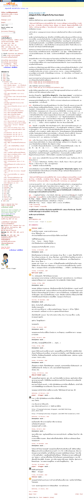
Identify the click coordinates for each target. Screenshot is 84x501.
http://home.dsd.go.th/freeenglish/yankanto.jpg (46, 87)
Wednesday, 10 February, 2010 (40, 393)
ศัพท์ (8, 45)
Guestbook (11, 53)
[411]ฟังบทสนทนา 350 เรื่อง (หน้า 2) (13, 134)
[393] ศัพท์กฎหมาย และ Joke (11, 183)
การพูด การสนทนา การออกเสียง (38, 206)
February (7, 197)
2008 (4, 78)
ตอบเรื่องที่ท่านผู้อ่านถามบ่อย (8, 241)
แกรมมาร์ (3, 45)
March (6, 196)
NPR (14, 232)
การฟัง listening (34, 204)
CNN (2, 228)
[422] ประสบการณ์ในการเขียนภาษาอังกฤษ (13, 110)
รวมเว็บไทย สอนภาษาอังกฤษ (10, 60)
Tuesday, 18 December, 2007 (40, 250)
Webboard (20, 53)
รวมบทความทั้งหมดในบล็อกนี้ (10, 57)
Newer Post (32, 494)
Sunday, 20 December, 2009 (39, 360)
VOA (8, 235)
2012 (4, 75)
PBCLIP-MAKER (36, 375)
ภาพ (13, 47)
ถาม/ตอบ (4, 48)
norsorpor (10, 228)
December (7, 81)
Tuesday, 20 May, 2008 (38, 283)
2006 (4, 201)
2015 (4, 74)
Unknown (34, 228)
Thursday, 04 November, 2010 (40, 464)
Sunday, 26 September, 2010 (40, 443)
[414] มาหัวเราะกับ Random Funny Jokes (14, 127)
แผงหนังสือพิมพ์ (5, 36)
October (6, 186)
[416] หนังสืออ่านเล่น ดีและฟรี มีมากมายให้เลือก (15, 123)
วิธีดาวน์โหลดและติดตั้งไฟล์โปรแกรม (10, 217)
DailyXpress (14, 227)
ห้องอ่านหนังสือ (10, 41)
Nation (7, 227)
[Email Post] (52, 221)
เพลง (17, 47)
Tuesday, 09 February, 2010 (40, 373)
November (7, 184)
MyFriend (35, 273)
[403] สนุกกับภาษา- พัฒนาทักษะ (11, 156)
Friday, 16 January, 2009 (39, 327)
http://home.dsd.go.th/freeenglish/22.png (43, 81)
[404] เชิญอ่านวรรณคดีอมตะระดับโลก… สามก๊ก (15, 154)
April (6, 195)
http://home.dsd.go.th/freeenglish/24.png (43, 83)
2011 (4, 77)
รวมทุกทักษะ (10, 40)
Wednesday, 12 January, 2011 (40, 488)
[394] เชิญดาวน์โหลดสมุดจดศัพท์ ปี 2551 (13, 181)
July (5, 190)
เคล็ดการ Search (14, 50)
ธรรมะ (19, 48)
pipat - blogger (38, 395)
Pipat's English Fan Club (9, 204)
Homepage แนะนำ (6, 20)
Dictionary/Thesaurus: (8, 31)
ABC (18, 232)
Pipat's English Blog (8, 205)
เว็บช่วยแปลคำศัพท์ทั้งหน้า (7, 223)
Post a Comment (33, 491)
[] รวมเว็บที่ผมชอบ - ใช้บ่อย (9, 64)
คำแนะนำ (3, 40)
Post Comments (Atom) (46, 497)
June (5, 192)
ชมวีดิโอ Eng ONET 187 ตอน (9, 219)
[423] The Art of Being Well (12, 109)
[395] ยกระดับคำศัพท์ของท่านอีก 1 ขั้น (13, 179)
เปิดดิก (16, 41)
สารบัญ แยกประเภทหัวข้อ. (13, 55)
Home (55, 494)
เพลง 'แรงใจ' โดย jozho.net (9, 65)
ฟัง (2, 43)
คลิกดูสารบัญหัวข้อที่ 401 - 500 (11, 159)
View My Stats (5, 247)
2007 (4, 80)
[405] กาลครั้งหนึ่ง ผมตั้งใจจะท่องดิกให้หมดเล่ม (14, 152)
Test (12, 45)
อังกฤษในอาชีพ (12, 48)
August (6, 189)
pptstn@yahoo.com (35, 219)
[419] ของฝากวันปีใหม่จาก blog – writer (14, 116)
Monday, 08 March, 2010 (38, 429)
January (6, 199)
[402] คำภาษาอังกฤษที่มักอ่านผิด (11, 157)
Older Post (79, 494)
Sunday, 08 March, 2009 (38, 337)
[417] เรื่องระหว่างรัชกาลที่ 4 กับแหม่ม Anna (14, 121)
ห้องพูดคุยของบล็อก (6, 16)
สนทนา (6, 43)
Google (3, 22)
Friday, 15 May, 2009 (38, 346)
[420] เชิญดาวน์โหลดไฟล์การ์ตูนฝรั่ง (12, 114)
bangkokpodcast (6, 238)
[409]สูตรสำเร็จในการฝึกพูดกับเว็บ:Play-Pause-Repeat (46, 15)
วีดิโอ (2, 47)
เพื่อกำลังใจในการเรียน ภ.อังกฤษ (9, 14)
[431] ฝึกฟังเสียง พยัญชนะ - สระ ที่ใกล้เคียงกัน (15, 85)
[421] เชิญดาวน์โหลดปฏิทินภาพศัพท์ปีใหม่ (13, 112)
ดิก (15, 45)
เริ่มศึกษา (16, 40)
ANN (5, 228)
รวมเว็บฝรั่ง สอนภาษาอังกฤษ (10, 62)
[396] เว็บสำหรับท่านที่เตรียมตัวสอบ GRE (13, 177)
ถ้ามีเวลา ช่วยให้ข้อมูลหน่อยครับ (9, 12)
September (7, 187)
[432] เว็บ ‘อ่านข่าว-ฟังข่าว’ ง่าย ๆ (12, 83)
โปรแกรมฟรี (5, 50)
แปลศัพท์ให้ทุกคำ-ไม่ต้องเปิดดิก (9, 222)
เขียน (13, 43)
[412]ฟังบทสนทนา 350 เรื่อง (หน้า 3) (13, 132)
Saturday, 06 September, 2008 (40, 299)
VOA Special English (8, 230)
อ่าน (9, 43)
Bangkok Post (8, 225)
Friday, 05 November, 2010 (39, 474)
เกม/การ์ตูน (8, 47)
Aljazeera (4, 236)
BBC (20, 227)
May (5, 193)
